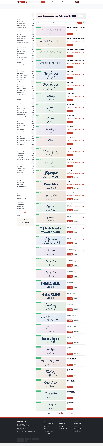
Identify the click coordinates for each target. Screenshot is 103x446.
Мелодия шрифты (48, 433)
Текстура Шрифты (21, 153)
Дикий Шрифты (20, 170)
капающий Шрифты (21, 66)
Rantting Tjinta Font (71, 358)
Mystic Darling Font (71, 192)
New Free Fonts (20, 200)
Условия (75, 426)
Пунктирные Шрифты (21, 64)
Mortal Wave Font (71, 181)
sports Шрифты (20, 146)
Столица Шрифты (21, 40)
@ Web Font (76, 33)
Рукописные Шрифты (21, 88)
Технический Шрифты (21, 151)
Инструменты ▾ (71, 1)
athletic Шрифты (20, 30)
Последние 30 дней (77, 431)
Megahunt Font (70, 115)
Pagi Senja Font (70, 247)
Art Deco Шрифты (21, 25)
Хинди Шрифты (20, 92)
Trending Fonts (20, 204)
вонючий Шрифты (21, 79)
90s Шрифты (20, 21)
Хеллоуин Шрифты (21, 86)
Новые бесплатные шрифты (26, 175)
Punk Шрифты (20, 127)
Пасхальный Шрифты (21, 67)
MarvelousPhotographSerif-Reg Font (75, 60)
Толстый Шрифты (21, 155)
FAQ (74, 425)
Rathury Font (70, 369)
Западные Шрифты (21, 168)
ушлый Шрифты (20, 129)
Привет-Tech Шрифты (21, 90)
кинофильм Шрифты (21, 114)
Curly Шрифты (20, 55)
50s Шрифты (20, 15)
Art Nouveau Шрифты (21, 27)
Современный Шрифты (22, 112)
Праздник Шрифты (21, 94)
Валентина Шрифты (21, 162)
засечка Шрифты (20, 144)
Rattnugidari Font (71, 391)
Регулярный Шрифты (21, 131)
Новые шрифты (51, 1)
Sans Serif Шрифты (21, 138)
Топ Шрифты (58, 1)
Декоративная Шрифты (22, 57)
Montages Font (70, 170)
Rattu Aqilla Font (71, 402)
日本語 (23, 440)
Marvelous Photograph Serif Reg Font (75, 38)
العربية (19, 440)
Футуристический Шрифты (22, 81)
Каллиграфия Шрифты (21, 38)
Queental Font (70, 314)
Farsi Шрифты (20, 73)
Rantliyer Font (70, 347)
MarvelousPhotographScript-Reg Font (75, 49)
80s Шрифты (20, 19)
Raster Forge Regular (21, 186)
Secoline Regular (20, 182)
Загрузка (70, 33)
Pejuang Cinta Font (71, 259)
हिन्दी (26, 440)
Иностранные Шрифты (22, 75)
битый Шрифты (20, 34)
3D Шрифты (19, 14)
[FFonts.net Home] (22, 2)
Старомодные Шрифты (22, 119)
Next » (72, 413)
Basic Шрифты (20, 32)
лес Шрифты (20, 172)
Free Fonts (38, 10)
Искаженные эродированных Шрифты (23, 61)
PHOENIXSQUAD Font (71, 292)
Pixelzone (19, 188)
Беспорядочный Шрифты (22, 106)
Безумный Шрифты (21, 53)
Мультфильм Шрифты (21, 44)
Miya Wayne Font (71, 159)
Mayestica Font (70, 104)
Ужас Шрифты (20, 96)
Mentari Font (70, 137)
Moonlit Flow (20, 191)
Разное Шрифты (20, 110)
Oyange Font (69, 236)
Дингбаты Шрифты (21, 59)
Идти (80, 22)
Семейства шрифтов (48, 431)
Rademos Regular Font (72, 336)
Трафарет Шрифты (21, 147)
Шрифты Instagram (21, 208)
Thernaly (19, 180)
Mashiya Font (70, 71)
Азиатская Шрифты (21, 29)
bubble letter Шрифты (22, 36)
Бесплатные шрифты (48, 423)
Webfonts (46, 430)
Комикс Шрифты (20, 49)
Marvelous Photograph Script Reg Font (76, 27)
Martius (19, 195)
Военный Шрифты (21, 108)
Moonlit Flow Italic (21, 193)
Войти (77, 1)
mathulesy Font (70, 93)
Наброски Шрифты (21, 121)
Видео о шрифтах (76, 430)
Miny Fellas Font (70, 148)
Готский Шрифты (20, 82)
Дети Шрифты (20, 103)
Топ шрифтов (20, 202)
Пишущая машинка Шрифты (23, 159)
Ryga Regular (20, 184)
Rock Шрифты (20, 134)
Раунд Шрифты (20, 136)
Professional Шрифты (21, 125)
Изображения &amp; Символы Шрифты (23, 98)
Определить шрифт (63, 423)
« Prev (49, 413)
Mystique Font (70, 203)
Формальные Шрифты (21, 77)
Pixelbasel (19, 190)
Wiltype (19, 178)
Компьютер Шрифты (21, 51)
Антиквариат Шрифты (21, 23)
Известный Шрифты (21, 69)
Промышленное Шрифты (22, 101)
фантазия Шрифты (21, 71)
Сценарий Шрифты (21, 142)
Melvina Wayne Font (71, 126)
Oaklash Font (70, 225)
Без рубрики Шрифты (21, 161)
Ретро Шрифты (20, 133)
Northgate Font (70, 214)
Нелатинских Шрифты (21, 118)
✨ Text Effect (21, 212)
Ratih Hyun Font (70, 380)
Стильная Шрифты (21, 149)
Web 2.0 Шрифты (21, 166)
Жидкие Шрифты (20, 104)
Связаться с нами (77, 423)
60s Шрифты (20, 17)
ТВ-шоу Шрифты (20, 157)
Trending (64, 1)
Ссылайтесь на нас (77, 428)
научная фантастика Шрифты (23, 140)
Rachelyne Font (70, 325)
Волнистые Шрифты (21, 164)
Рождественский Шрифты (22, 45)
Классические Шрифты (22, 47)
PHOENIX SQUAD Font (72, 281)
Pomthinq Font (70, 303)
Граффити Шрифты (21, 84)
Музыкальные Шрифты (22, 116)
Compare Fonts (20, 206)
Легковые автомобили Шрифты (23, 42)
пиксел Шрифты (20, 123)
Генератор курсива (21, 210)
